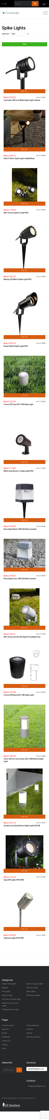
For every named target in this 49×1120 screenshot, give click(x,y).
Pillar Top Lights (32, 988)
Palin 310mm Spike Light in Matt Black (19, 158)
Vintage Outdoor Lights (10, 1009)
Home (4, 1048)
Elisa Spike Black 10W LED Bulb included (20, 529)
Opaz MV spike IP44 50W (14, 880)
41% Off (24, 871)
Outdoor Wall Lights (9, 984)
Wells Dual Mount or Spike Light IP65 (18, 471)
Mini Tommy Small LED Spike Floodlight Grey (22, 637)
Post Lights (6, 991)
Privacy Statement (32, 1025)
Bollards (5, 988)
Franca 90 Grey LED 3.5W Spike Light (18, 404)
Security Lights (7, 995)
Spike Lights (30, 991)
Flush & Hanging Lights (34, 984)
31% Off (24, 628)
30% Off (24, 91)
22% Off (24, 929)
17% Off (24, 395)
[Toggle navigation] (45, 13)
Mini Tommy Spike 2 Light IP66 (16, 213)
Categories (6, 1037)
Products (29, 1029)
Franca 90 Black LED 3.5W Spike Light (19, 695)
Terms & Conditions (33, 1037)
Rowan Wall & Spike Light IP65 (16, 346)
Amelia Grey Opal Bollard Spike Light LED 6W (22, 826)
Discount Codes (7, 1025)
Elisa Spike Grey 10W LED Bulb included (20, 579)
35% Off (24, 149)
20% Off (24, 204)
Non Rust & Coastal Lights (11, 999)
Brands (4, 1033)
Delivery (4, 1045)
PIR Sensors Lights (33, 995)
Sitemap (29, 1033)
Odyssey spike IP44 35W (13, 938)
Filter (25, 44)
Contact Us (6, 1041)
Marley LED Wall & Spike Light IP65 (17, 279)
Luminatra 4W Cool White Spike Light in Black (22, 100)
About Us (5, 1029)
